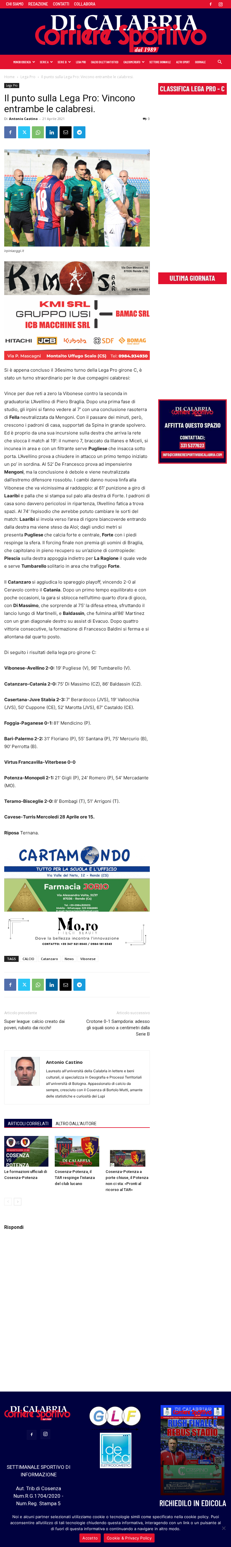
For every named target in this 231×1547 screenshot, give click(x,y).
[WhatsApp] (38, 132)
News (69, 958)
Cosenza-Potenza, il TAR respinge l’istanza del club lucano (75, 1177)
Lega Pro (81, 62)
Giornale (200, 62)
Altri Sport (183, 62)
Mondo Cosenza (22, 62)
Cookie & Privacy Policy (129, 1538)
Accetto (90, 1538)
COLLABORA (84, 4)
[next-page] (17, 1201)
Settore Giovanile (160, 62)
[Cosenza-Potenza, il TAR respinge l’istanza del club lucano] (77, 1151)
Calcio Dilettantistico (104, 62)
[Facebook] (210, 4)
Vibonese (88, 958)
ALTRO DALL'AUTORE (76, 1123)
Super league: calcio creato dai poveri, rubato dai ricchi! (34, 1024)
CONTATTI (61, 4)
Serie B (62, 62)
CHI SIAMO (14, 4)
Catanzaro (49, 958)
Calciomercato (132, 62)
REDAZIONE (38, 4)
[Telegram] (79, 132)
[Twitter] (24, 132)
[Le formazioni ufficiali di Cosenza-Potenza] (26, 1151)
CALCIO (28, 958)
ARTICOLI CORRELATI (28, 1123)
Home (9, 76)
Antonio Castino (23, 118)
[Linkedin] (52, 132)
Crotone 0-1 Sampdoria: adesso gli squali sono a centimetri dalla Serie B (118, 1028)
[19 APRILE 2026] (192, 1450)
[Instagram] (220, 4)
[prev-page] (8, 1201)
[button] (219, 62)
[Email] (66, 132)
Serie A (44, 62)
